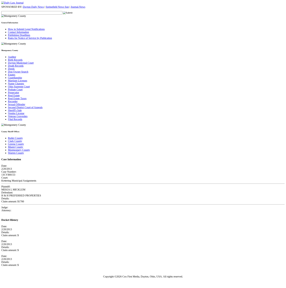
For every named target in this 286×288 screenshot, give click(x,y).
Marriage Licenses (17, 80)
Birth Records (15, 59)
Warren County (16, 153)
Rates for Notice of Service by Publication (30, 38)
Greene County (16, 144)
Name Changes (16, 83)
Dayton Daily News (33, 6)
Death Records (16, 65)
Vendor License (16, 113)
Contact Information (18, 32)
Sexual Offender (16, 104)
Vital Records (15, 119)
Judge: (4, 207)
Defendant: (7, 192)
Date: (4, 165)
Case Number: (8, 171)
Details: (5, 198)
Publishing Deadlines (19, 35)
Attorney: (6, 210)
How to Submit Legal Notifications (26, 29)
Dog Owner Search (18, 71)
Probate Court (15, 89)
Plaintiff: (5, 186)
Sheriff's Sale (15, 110)
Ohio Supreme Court (19, 86)
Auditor (12, 56)
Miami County (15, 147)
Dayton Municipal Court (21, 62)
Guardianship (15, 77)
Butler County (15, 138)
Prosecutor (13, 92)
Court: (4, 177)
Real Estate (14, 95)
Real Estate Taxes (17, 98)
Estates (11, 74)
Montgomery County (19, 150)
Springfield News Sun (57, 6)
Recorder (13, 101)
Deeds (11, 68)
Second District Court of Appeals (25, 107)
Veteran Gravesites (17, 116)
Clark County (15, 141)
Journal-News (78, 6)
